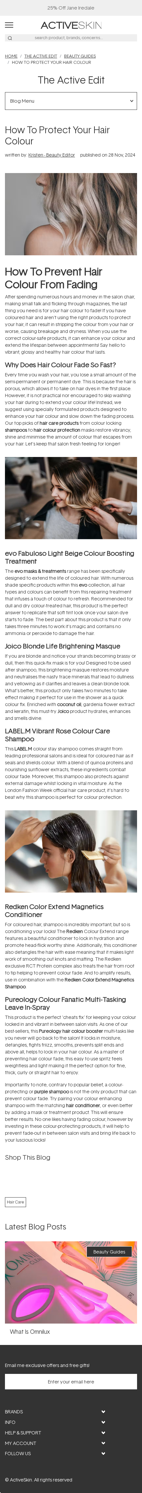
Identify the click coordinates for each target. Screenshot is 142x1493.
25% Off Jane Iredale (71, 7)
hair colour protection (57, 430)
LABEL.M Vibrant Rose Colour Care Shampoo (57, 734)
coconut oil (69, 704)
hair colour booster (82, 1031)
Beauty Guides (80, 56)
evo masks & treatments (40, 571)
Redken (74, 931)
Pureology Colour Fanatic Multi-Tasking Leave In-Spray (65, 1003)
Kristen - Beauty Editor (51, 155)
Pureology (50, 1031)
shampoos (16, 430)
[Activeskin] (71, 24)
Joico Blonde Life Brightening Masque (62, 645)
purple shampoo (51, 1091)
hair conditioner (83, 1105)
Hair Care (15, 1202)
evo (83, 585)
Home (11, 56)
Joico (63, 711)
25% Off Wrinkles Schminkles (71, 7)
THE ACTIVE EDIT (40, 56)
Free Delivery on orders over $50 (71, 7)
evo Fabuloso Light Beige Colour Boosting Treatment (69, 557)
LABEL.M (23, 749)
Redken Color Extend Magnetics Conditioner (54, 910)
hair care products (59, 423)
